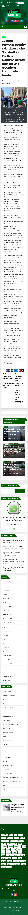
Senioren (22, 855)
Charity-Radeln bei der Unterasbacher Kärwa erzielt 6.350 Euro (13, 561)
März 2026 (6, 602)
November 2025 (8, 618)
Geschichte (13, 840)
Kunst (3, 849)
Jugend (9, 843)
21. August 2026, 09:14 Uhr (13, 455)
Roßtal (5, 745)
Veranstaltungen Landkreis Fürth (13, 777)
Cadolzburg (6, 699)
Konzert (11, 846)
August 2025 (7, 631)
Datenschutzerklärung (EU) (9, 913)
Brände (11, 834)
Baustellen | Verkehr (9, 444)
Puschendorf (7, 740)
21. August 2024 (16, 811)
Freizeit (16, 837)
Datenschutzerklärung (18, 907)
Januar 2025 (6, 659)
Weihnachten (16, 864)
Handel (3, 843)
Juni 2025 (6, 639)
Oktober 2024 (7, 672)
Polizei (5, 736)
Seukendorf (6, 749)
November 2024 (8, 668)
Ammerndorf (7, 691)
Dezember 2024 (8, 664)
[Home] (2, 27)
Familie (3, 837)
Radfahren (9, 855)
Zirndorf (5, 794)
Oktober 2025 (7, 623)
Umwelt (4, 861)
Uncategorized (7, 765)
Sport (9, 858)
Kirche (19, 843)
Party (20, 852)
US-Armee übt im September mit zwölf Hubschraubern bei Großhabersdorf (13, 568)
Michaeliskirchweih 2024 (10, 724)
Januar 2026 (6, 610)
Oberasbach (6, 728)
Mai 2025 (5, 643)
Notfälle (8, 852)
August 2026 (7, 582)
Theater (15, 858)
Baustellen (4, 834)
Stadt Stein (6, 753)
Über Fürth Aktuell (21, 913)
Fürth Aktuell (14, 885)
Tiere (20, 858)
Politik (3, 855)
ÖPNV (10, 867)
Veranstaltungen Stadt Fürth (11, 781)
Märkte (19, 849)
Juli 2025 (5, 635)
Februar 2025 (7, 655)
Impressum (19, 904)
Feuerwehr (10, 837)
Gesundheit (21, 840)
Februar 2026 (7, 606)
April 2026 (6, 598)
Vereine (24, 861)
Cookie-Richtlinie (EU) (14, 910)
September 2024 (8, 676)
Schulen (16, 855)
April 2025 (6, 647)
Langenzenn (6, 720)
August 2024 (7, 680)
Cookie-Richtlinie (8, 907)
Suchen (20, 491)
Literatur (14, 849)
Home (7, 904)
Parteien (15, 852)
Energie (20, 834)
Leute (8, 849)
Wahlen (9, 864)
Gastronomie (5, 840)
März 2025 (6, 651)
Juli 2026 (5, 586)
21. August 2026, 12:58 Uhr (13, 438)
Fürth (3, 37)
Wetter (23, 864)
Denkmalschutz (6, 83)
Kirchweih (4, 846)
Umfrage (5, 761)
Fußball (22, 837)
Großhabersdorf (8, 708)
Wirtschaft (4, 867)
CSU (16, 834)
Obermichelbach (8, 732)
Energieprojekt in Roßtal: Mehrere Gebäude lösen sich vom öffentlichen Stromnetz (13, 553)
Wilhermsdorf (7, 790)
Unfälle (9, 861)
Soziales (4, 858)
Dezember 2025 (8, 614)
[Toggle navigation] (13, 27)
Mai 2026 (5, 594)
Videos (5, 786)
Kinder (14, 843)
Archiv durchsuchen (9, 485)
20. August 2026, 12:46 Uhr (13, 473)
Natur (3, 852)
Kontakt (13, 904)
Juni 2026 (6, 590)
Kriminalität (18, 846)
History (5, 712)
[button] (22, 27)
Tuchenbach (6, 757)
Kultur (24, 846)
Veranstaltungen (8, 773)
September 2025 (8, 627)
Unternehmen (16, 861)
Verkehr (4, 864)
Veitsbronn (6, 769)
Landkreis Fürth (8, 716)
